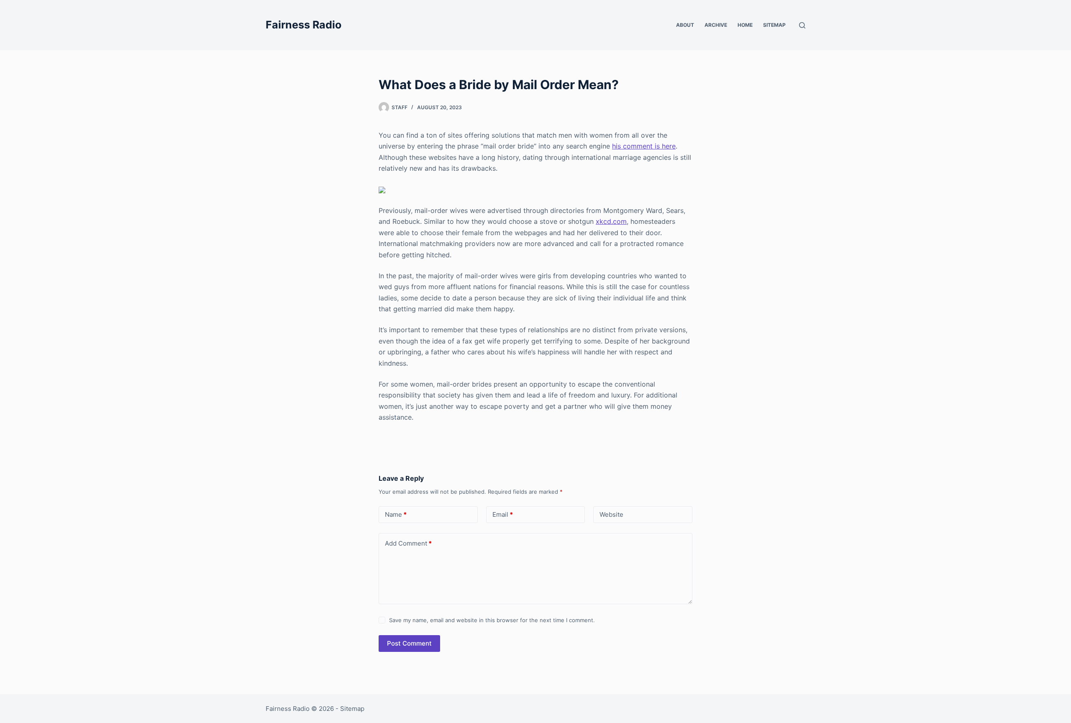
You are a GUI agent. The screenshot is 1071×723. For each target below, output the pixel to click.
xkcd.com (611, 221)
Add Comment (408, 543)
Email (502, 514)
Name (396, 514)
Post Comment (409, 643)
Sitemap (774, 25)
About (685, 25)
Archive (716, 25)
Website (611, 514)
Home (745, 25)
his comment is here (644, 146)
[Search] (802, 25)
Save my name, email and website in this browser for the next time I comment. (492, 620)
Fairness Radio (303, 24)
